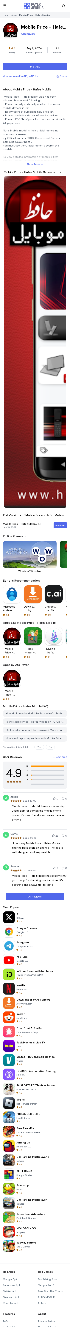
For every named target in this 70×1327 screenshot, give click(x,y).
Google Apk (10, 1279)
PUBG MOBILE (46, 1297)
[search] (63, 6)
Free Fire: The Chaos (50, 1291)
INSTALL (35, 66)
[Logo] (33, 6)
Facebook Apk (12, 1285)
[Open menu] (5, 5)
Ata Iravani (28, 34)
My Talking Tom (47, 1279)
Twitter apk (10, 1291)
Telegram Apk (11, 1297)
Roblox (42, 1303)
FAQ (5, 1321)
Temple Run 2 (46, 1285)
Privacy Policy (46, 1321)
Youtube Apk (11, 1303)
